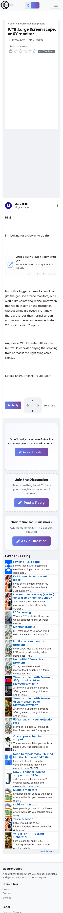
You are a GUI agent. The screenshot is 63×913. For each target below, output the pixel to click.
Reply (14, 405)
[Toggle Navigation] (55, 5)
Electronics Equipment (31, 23)
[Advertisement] (31, 93)
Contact (7, 893)
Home (11, 23)
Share (51, 405)
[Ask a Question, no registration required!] (35, 5)
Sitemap (7, 897)
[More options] (57, 206)
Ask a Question (33, 452)
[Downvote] (37, 405)
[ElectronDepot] (6, 5)
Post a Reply (34, 503)
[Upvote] (27, 405)
